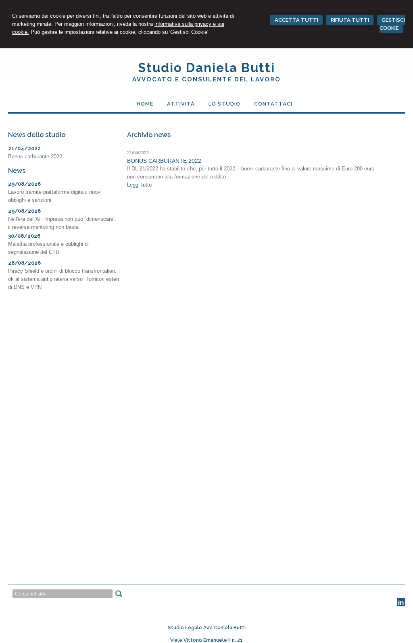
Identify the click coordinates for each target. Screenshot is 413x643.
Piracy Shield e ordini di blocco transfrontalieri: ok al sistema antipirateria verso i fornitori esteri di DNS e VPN (63, 279)
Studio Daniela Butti (206, 67)
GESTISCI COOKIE (392, 24)
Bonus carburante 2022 (164, 161)
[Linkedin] (401, 605)
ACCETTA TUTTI (296, 20)
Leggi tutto (139, 185)
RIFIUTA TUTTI (350, 20)
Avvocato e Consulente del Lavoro (206, 79)
